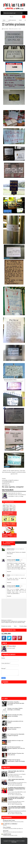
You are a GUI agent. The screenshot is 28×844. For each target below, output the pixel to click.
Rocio (8, 575)
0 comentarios (17, 776)
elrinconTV (5, 830)
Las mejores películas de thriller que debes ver (13, 828)
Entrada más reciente (6, 626)
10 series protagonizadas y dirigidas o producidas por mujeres (16, 789)
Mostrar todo (24, 837)
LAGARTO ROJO (7, 834)
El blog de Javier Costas (9, 820)
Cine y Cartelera (7, 827)
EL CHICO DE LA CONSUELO (10, 823)
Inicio (15, 626)
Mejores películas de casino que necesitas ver (13, 832)
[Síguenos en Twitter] (9, 640)
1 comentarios (17, 794)
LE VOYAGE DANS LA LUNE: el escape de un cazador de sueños (16, 798)
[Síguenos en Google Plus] (14, 640)
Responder (9, 556)
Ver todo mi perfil (11, 648)
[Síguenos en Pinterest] (19, 640)
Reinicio (5, 825)
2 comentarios (17, 813)
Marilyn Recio (10, 549)
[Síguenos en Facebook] (3, 640)
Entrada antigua (23, 626)
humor (19, 28)
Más (21, 776)
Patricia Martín (11, 560)
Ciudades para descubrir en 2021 (10, 835)
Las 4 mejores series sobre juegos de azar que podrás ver (16, 808)
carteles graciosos (14, 28)
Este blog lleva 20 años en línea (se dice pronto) (13, 821)
